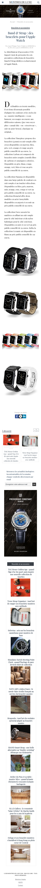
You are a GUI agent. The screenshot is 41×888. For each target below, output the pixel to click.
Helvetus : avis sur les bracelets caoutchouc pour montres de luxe (21, 633)
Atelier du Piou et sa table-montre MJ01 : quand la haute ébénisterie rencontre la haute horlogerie (21, 780)
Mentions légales (20, 879)
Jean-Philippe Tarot (14, 46)
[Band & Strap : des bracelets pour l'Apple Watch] (20, 70)
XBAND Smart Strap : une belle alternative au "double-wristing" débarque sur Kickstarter (21, 750)
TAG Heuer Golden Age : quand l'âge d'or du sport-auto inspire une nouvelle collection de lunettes (11, 456)
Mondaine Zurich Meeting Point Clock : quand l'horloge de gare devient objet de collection (21, 662)
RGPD (20, 882)
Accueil (12, 22)
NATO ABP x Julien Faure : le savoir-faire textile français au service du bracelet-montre (21, 691)
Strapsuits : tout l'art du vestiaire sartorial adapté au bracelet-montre (21, 720)
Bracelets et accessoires (25, 22)
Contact (20, 885)
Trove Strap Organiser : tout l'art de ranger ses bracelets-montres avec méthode (30, 456)
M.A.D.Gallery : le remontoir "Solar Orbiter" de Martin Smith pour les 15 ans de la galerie (21, 811)
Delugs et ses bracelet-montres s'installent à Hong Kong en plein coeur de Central (21, 840)
